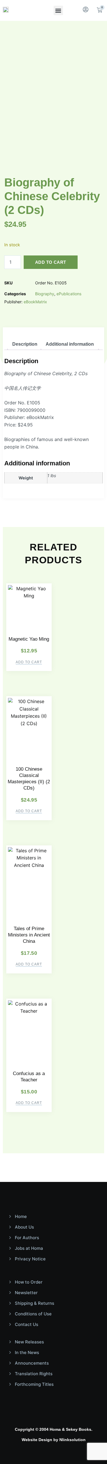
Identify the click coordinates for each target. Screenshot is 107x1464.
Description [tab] (24, 344)
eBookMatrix (35, 301)
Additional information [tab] (70, 344)
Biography (44, 293)
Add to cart (50, 262)
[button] (58, 10)
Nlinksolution (72, 1439)
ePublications (68, 293)
